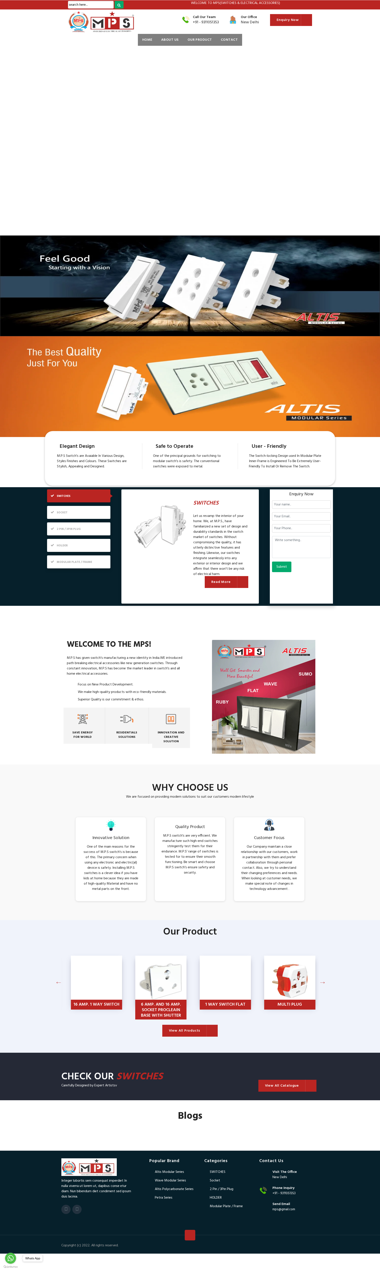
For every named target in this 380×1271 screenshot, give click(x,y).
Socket (215, 1180)
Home (147, 40)
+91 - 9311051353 (206, 22)
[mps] (89, 1167)
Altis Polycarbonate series (174, 1189)
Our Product (200, 40)
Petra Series (163, 1197)
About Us (170, 40)
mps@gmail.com (283, 1209)
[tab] (78, 495)
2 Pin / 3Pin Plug (221, 1189)
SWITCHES (217, 1172)
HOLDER (216, 1197)
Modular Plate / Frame (226, 1206)
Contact (229, 40)
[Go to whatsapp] (10, 1258)
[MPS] (93, 22)
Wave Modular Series (170, 1180)
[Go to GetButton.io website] (11, 1266)
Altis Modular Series (169, 1172)
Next (312, 984)
